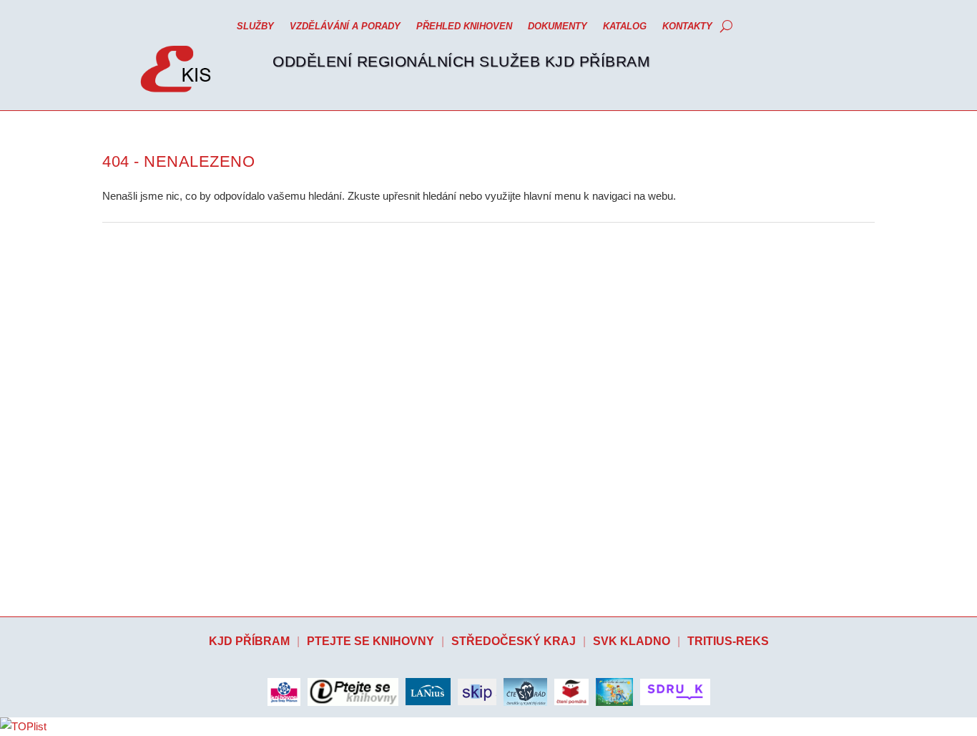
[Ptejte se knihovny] (353, 692)
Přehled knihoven (464, 26)
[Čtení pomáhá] (571, 692)
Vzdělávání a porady (345, 26)
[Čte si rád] (525, 691)
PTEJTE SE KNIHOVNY (370, 641)
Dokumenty (557, 26)
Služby (255, 26)
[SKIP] (477, 692)
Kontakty (687, 26)
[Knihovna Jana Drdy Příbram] (283, 691)
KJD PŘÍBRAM (249, 641)
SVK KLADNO (631, 641)
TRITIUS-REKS (728, 641)
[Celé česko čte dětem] (614, 691)
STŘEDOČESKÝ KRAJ (513, 641)
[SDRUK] (675, 692)
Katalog (625, 26)
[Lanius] (428, 691)
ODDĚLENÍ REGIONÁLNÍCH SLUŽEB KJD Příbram (461, 61)
